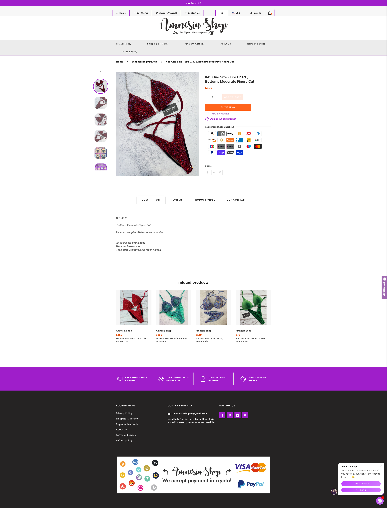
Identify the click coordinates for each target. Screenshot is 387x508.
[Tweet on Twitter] (213, 172)
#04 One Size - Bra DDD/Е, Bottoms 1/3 (209, 340)
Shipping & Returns (127, 418)
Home (119, 61)
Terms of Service (126, 435)
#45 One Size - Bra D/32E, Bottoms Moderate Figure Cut (200, 61)
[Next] (196, 124)
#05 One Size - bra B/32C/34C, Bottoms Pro (251, 340)
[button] (380, 501)
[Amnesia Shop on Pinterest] (230, 415)
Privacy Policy (124, 413)
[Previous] (120, 124)
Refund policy (124, 440)
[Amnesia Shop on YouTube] (245, 415)
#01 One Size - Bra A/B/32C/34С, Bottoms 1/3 (132, 340)
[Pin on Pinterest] (220, 172)
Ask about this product (223, 118)
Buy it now (228, 107)
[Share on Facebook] (207, 172)
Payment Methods (127, 424)
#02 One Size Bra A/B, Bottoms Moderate (171, 340)
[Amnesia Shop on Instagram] (237, 415)
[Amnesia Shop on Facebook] (222, 415)
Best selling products (144, 61)
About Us (121, 429)
